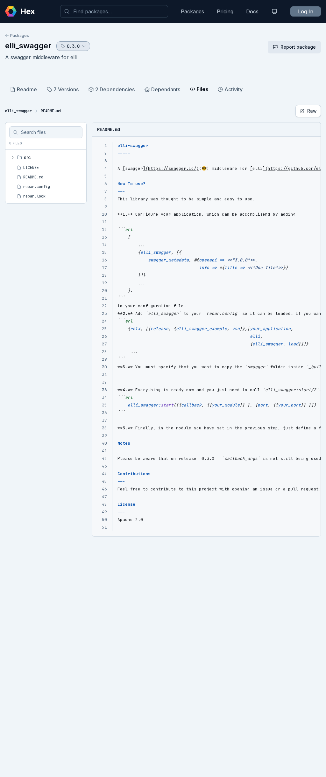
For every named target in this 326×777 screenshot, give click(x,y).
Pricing (225, 11)
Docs (252, 11)
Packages (192, 11)
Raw (312, 111)
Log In (305, 11)
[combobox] (114, 11)
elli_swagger (28, 45)
